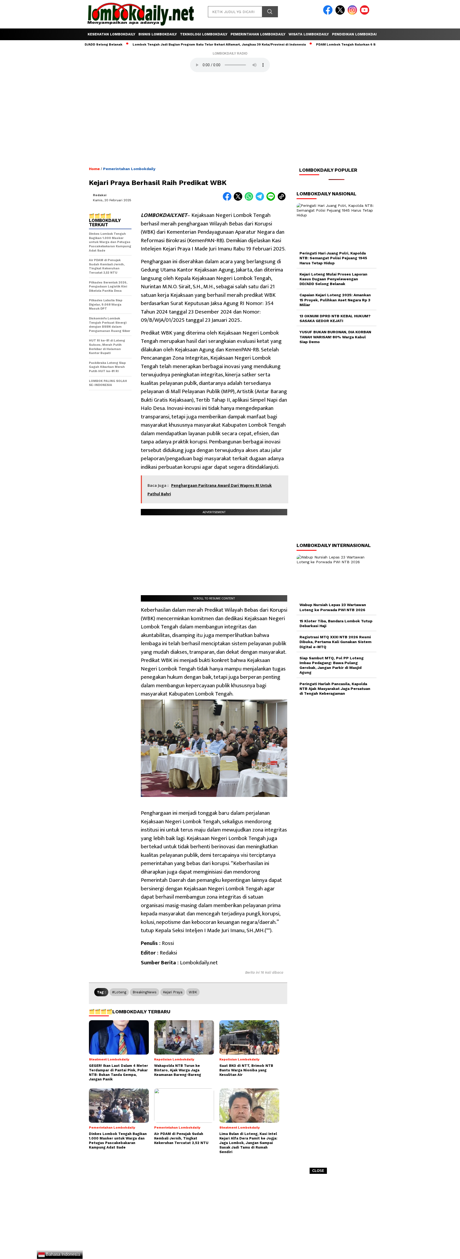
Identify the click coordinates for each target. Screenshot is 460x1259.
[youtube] (365, 13)
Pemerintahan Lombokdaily (258, 34)
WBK (193, 992)
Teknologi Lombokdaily (203, 34)
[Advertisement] (230, 1218)
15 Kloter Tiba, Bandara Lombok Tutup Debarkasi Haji (335, 623)
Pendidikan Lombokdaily (356, 34)
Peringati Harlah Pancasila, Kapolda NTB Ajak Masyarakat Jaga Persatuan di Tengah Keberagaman (334, 689)
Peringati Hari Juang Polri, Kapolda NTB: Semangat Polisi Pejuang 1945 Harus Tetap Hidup (333, 258)
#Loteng (119, 992)
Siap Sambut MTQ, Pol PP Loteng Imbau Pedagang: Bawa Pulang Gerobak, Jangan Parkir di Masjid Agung (331, 665)
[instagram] (353, 13)
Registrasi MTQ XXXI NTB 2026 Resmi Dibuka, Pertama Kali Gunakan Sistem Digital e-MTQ (335, 642)
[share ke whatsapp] (250, 199)
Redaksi (99, 195)
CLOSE (318, 1171)
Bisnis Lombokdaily (157, 34)
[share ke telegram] (261, 199)
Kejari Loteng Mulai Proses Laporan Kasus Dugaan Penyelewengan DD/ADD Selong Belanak (333, 279)
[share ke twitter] (239, 199)
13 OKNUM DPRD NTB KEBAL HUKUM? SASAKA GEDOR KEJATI (335, 318)
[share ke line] (271, 199)
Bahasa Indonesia (62, 1254)
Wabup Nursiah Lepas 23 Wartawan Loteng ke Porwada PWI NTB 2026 (332, 607)
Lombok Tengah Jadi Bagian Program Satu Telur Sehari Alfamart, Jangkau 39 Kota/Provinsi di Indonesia (188, 44)
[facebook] (328, 13)
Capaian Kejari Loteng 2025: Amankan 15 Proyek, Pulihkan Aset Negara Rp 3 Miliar (335, 300)
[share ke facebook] (228, 199)
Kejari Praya (172, 992)
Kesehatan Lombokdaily (111, 34)
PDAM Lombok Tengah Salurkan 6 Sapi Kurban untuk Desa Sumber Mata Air (347, 44)
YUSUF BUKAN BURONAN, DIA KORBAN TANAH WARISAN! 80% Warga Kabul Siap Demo (335, 337)
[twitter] (341, 13)
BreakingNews (145, 992)
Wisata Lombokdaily (309, 34)
